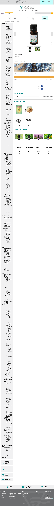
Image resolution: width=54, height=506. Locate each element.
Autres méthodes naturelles (9, 166)
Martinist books (5, 228)
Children (5, 434)
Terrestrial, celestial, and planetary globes (8, 382)
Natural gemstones (9, 426)
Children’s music (6, 285)
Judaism (7, 119)
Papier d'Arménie (7, 303)
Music (5, 153)
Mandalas (7, 141)
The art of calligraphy (10, 319)
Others (5, 295)
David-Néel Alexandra (8, 92)
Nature (5, 381)
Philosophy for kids (9, 137)
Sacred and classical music (7, 275)
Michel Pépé (8, 292)
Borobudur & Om (9, 425)
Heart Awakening (9, 308)
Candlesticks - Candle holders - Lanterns (8, 408)
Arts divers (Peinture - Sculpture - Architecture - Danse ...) (8, 151)
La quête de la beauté (8, 314)
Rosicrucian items (7, 447)
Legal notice (12, 498)
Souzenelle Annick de (9, 66)
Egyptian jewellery (9, 422)
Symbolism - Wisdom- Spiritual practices (7, 123)
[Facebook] (46, 86)
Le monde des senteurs (8, 345)
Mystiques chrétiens (7, 54)
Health (5, 160)
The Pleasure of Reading (8, 321)
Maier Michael (8, 52)
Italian (7, 211)
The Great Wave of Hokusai (9, 331)
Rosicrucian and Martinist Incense (8, 249)
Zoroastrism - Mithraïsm (8, 86)
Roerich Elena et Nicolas (8, 103)
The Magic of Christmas (8, 371)
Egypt (7, 34)
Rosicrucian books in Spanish (7, 221)
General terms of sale (14, 491)
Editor (24, 498)
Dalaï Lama (8, 91)
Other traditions (6, 108)
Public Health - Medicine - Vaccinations (8, 177)
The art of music (9, 316)
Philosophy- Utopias (7, 129)
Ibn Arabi (7, 94)
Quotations (8, 124)
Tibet (7, 280)
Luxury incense (8, 259)
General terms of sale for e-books (15, 494)
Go (52, 13)
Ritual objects (4, 268)
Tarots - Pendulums (7, 206)
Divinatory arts (6, 435)
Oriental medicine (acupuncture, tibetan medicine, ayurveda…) (9, 173)
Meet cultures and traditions (27, 501)
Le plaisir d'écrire (6, 383)
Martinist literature (7, 237)
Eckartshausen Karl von (9, 50)
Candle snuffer (8, 416)
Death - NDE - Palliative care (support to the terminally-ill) (8, 195)
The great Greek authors (8, 131)
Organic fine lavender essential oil (38, 148)
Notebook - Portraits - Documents (8, 453)
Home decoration (9, 432)
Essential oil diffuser (29, 120)
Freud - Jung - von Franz (9, 187)
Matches (5, 269)
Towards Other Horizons (8, 325)
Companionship (8, 33)
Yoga (7, 84)
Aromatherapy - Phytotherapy (8, 164)
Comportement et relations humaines (9, 183)
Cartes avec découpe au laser (9, 393)
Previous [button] (15, 34)
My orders (2, 497)
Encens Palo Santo (7, 260)
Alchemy (7, 27)
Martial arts (8, 75)
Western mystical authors (8, 41)
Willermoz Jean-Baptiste (8, 243)
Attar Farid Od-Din (9, 76)
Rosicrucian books (5, 215)
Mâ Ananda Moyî (10, 100)
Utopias (7, 136)
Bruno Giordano (8, 44)
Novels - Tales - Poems (8, 154)
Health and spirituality (8, 175)
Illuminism (5, 230)
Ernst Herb (7, 289)
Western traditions (7, 26)
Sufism (7, 81)
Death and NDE (8, 202)
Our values (25, 496)
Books (3, 25)
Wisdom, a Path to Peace (9, 307)
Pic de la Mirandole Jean (9, 58)
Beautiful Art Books (10, 318)
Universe (7, 147)
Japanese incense (7, 258)
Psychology (6, 180)
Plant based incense (7, 261)
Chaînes (7, 428)
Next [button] (52, 34)
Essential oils (6, 302)
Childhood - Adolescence (8, 185)
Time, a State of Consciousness (8, 340)
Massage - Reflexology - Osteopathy (8, 169)
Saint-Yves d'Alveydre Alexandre (7, 60)
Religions (5, 113)
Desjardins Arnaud (9, 46)
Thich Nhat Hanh (9, 106)
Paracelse (7, 56)
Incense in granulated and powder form (7, 251)
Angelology (8, 28)
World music (6, 277)
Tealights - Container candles (9, 414)
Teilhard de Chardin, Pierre (8, 71)
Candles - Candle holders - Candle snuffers (8, 406)
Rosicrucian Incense (8, 341)
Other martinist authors (8, 244)
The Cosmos (10, 336)
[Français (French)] (3, 13)
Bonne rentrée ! (6, 374)
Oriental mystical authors (8, 87)
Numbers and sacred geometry (9, 39)
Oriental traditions (7, 73)
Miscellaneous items (8, 450)
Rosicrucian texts (9, 448)
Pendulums (8, 439)
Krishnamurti (8, 95)
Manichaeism (8, 79)
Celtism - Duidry (8, 32)
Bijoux (7, 355)
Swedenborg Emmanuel (8, 69)
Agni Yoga (7, 74)
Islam (7, 118)
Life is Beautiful (8, 310)
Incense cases (6, 263)
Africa (7, 278)
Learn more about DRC (26, 494)
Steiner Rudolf (8, 67)
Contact (24, 503)
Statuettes (7, 433)
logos (7, 290)
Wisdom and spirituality (8, 126)
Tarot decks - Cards (8, 441)
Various (7, 293)
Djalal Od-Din (8, 93)
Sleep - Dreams (8, 191)
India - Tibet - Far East (9, 378)
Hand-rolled (8, 255)
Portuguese (8, 212)
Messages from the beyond (8, 201)
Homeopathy (8, 167)
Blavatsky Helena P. (9, 90)
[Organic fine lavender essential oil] (38, 137)
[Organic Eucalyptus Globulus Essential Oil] (19, 137)
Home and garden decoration (7, 430)
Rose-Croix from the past (8, 217)
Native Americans (9, 109)
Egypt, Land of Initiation (8, 334)
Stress (7, 179)
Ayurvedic (7, 253)
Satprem (7, 105)
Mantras (5, 276)
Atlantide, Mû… (8, 110)
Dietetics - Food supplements (8, 162)
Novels (7, 157)
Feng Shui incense (7, 264)
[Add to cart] (19, 125)
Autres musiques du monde (9, 284)
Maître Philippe (8, 53)
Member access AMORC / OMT (48, 492)
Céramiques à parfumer (8, 301)
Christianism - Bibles (8, 115)
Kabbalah (7, 38)
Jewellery (5, 418)
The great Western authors (9, 133)
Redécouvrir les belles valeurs (10, 366)
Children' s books (7, 193)
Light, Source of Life (8, 312)
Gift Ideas (4, 304)
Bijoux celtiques (9, 361)
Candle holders (6, 270)
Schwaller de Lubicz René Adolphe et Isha (8, 63)
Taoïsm (7, 82)
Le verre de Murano (10, 357)
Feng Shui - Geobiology (8, 205)
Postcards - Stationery (7, 384)
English (7, 209)
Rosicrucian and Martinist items (7, 446)
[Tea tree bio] (33, 34)
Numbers (5, 246)
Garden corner (8, 431)
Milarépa (7, 101)
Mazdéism (7, 80)
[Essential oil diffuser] (29, 109)
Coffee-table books (7, 213)
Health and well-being (6, 296)
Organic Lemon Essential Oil (48, 148)
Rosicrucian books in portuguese (7, 225)
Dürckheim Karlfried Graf (8, 48)
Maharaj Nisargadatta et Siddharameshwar (9, 97)
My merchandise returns (3, 499)
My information (3, 493)
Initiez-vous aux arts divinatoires (8, 442)
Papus (7, 55)
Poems (7, 156)
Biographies (6, 158)
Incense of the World (8, 343)
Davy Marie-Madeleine (8, 45)
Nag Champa (8, 254)
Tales (7, 155)
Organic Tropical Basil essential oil (29, 148)
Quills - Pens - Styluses (8, 403)
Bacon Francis (8, 42)
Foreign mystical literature (6, 207)
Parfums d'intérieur (7, 417)
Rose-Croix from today (8, 216)
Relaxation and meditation (6, 287)
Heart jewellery (8, 419)
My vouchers (3, 501)
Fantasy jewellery (9, 423)
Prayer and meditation (8, 142)
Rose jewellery (8, 424)
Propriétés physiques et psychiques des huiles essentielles (19, 121)
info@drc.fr (36, 1)
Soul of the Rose (9, 309)
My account (3, 491)
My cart (2, 495)
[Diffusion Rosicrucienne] (27, 7)
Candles (5, 271)
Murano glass (8, 427)
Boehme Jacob (8, 43)
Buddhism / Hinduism (8, 77)
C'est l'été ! (5, 444)
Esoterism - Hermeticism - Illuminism (8, 36)
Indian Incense (6, 252)
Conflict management (8, 189)
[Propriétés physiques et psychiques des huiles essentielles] (19, 109)
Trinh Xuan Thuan (9, 148)
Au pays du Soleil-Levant (9, 327)
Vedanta (7, 83)
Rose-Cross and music (7, 294)
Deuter (7, 288)
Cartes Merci (8, 395)
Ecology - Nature (6, 204)
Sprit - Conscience (9, 146)
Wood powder (6, 262)
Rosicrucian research (7, 218)
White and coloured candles (9, 412)
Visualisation (8, 143)
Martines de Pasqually (8, 241)
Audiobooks (6, 159)
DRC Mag (37, 495)
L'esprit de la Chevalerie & (8, 380)
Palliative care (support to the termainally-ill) (8, 198)
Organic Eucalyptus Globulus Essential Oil (19, 148)
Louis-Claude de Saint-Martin (8, 239)
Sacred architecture (9, 29)
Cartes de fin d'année (8, 373)
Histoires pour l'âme (10, 369)
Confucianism (8, 78)
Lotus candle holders (8, 410)
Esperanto (7, 210)
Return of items (13, 496)
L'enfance (7, 364)
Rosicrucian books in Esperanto (7, 227)
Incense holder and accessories (7, 266)
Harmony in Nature (9, 323)
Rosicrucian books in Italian (7, 223)
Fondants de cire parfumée (10, 347)
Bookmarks (8, 401)
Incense (3, 247)
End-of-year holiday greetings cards (9, 390)
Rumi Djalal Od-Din (9, 104)
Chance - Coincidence (8, 190)
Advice (37, 493)
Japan (7, 281)
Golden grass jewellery (8, 421)
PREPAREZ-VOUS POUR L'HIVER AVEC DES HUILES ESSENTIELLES (8, 299)
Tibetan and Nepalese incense (7, 257)
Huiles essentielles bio (10, 353)
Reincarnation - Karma (7, 203)
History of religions (9, 117)
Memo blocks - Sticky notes (8, 386)
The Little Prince (9, 338)
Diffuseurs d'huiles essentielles (10, 350)
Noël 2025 (5, 305)
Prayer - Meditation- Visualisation (7, 139)
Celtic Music (8, 282)
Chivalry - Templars (9, 31)
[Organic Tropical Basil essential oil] (29, 137)
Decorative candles (9, 415)
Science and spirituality (7, 144)
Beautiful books (8, 322)
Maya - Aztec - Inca (9, 111)
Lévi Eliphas (8, 51)
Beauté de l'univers (9, 335)
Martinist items (6, 451)
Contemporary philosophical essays (8, 135)
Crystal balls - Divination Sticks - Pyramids (9, 437)
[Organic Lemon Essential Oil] (48, 137)
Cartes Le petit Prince (8, 397)
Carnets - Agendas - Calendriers (9, 388)
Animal (7, 181)
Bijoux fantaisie (9, 363)
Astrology (7, 30)
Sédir (7, 64)
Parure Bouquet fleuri (9, 359)
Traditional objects (7, 375)
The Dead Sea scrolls (8, 121)
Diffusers (5, 300)
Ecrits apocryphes (9, 116)
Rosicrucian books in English (7, 219)
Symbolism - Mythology (8, 128)
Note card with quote (8, 394)
